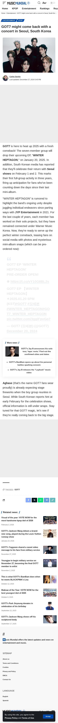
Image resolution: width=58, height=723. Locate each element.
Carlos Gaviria (15, 77)
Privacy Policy (11, 718)
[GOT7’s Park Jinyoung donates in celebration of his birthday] (50, 606)
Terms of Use (28, 718)
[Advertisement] (29, 114)
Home (3, 13)
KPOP (20, 20)
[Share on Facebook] (28, 500)
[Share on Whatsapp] (40, 500)
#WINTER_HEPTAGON (25, 309)
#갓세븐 (34, 304)
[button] (48, 716)
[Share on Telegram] (46, 500)
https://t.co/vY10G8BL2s (30, 281)
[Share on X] (34, 500)
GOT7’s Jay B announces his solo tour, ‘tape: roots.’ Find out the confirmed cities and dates (36, 351)
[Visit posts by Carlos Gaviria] (5, 78)
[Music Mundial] (18, 3)
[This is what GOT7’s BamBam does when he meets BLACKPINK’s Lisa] (50, 579)
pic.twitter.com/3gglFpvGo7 (28, 319)
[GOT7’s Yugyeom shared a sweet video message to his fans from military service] (50, 550)
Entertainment (11, 13)
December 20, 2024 (22, 331)
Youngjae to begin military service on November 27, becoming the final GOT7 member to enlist (19, 563)
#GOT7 (21, 304)
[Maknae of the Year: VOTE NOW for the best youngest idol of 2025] (50, 593)
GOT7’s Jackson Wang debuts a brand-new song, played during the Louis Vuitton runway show (21, 534)
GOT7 (17, 490)
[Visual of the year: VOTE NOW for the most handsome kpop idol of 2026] (50, 520)
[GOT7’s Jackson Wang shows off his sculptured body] (50, 619)
